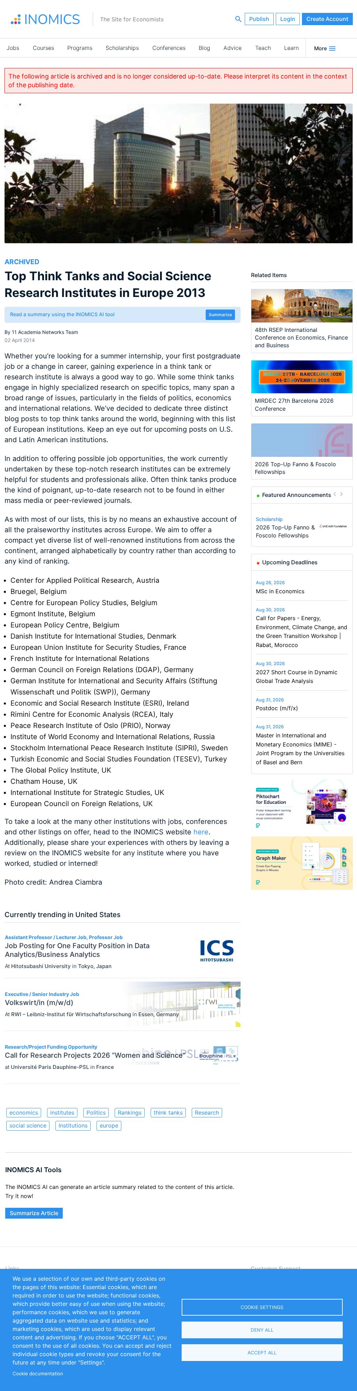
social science (27, 1125)
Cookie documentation (38, 1373)
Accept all (262, 1352)
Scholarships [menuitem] (122, 47)
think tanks (168, 1112)
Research (207, 1112)
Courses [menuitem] (43, 47)
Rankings (130, 1112)
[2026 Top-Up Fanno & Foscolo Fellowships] (333, 526)
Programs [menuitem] (79, 47)
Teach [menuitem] (263, 47)
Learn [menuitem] (291, 47)
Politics (96, 1112)
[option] (302, 526)
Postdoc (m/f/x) (277, 708)
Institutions (73, 1125)
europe (109, 1125)
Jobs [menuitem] (13, 47)
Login (287, 18)
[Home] (45, 19)
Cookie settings (262, 1307)
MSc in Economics (280, 591)
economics (23, 1112)
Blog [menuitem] (204, 47)
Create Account (327, 18)
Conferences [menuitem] (168, 47)
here (200, 832)
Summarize (220, 314)
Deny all (262, 1330)
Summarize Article (34, 1213)
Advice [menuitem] (232, 47)
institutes (62, 1112)
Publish (259, 18)
